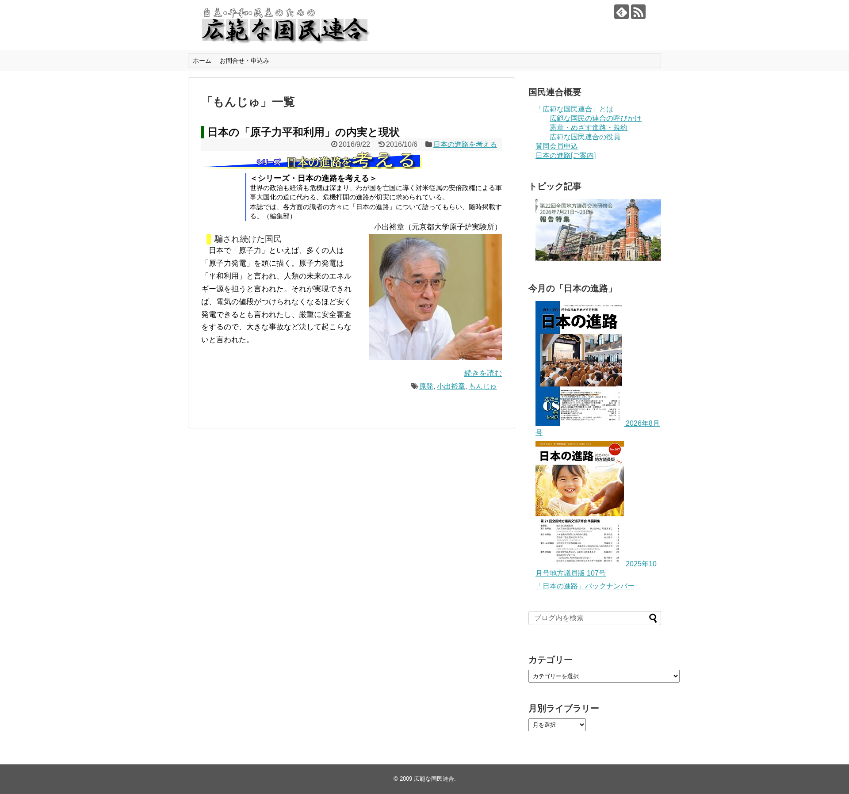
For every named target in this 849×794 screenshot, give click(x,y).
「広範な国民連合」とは (574, 109)
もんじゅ (483, 386)
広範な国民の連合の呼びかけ (596, 118)
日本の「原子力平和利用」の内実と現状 (303, 132)
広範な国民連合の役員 (585, 137)
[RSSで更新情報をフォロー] (638, 11)
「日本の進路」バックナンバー (585, 586)
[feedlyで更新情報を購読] (621, 11)
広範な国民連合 (434, 778)
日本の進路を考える (465, 144)
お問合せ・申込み (244, 60)
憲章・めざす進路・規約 (588, 127)
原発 (426, 386)
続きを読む (483, 373)
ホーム (202, 60)
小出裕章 (451, 386)
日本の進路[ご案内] (565, 155)
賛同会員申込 (556, 146)
